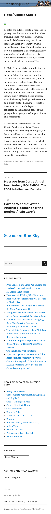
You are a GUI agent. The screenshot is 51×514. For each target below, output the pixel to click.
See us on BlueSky (21, 235)
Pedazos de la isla (14, 429)
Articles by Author (13, 495)
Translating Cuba (16, 4)
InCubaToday (12, 426)
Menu (43, 4)
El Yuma (10, 419)
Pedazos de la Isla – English (20, 433)
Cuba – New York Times (18, 405)
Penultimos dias (14, 436)
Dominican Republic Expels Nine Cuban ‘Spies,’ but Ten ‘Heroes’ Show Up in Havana (25, 344)
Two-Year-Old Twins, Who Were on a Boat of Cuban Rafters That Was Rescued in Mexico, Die (26, 298)
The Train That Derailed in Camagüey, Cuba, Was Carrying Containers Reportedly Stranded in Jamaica (25, 323)
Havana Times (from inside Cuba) (22, 422)
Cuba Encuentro (14, 408)
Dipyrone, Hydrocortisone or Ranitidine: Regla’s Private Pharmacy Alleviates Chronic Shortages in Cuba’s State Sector (26, 358)
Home (7, 489)
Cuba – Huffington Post (18, 401)
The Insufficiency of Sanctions (21, 351)
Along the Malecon (15, 391)
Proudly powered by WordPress (32, 509)
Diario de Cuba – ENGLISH (19, 415)
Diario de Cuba (13, 412)
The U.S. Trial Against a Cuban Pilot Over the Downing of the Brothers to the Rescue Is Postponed (26, 333)
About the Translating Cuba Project (21, 501)
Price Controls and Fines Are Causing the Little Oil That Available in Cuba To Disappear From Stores (26, 288)
